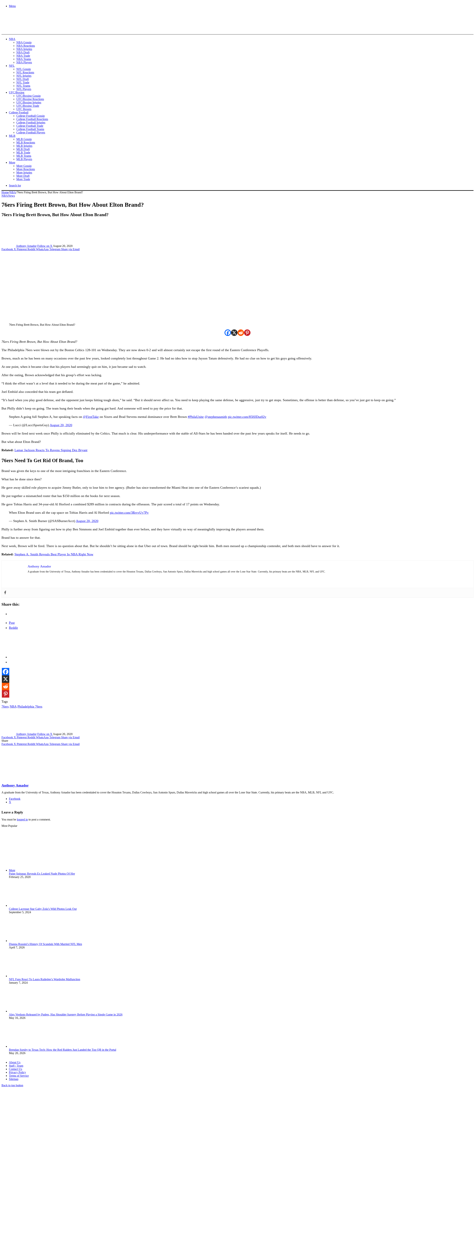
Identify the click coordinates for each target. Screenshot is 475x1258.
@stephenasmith (216, 417)
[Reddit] (241, 332)
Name (24, 1217)
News (11, 195)
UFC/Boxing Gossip (28, 95)
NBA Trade (23, 55)
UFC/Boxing (16, 92)
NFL (12, 65)
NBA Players (24, 62)
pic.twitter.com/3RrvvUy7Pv (129, 512)
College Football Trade (29, 125)
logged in (22, 819)
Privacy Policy (17, 1072)
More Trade (23, 179)
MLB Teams (23, 155)
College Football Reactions (32, 119)
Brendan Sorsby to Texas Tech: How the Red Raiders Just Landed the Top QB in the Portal (62, 1049)
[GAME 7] (18, 27)
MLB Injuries (24, 145)
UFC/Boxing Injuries (28, 102)
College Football (18, 112)
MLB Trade (23, 152)
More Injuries (24, 172)
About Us (14, 1062)
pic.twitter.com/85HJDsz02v (247, 417)
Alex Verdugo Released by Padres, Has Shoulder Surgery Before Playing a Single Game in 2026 (65, 1014)
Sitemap (13, 1079)
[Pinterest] (247, 332)
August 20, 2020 (61, 425)
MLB (12, 135)
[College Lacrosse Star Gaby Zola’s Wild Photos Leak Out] (29, 905)
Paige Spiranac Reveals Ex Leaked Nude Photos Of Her (42, 873)
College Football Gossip (30, 115)
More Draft (23, 175)
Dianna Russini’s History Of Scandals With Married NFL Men (45, 944)
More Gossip (24, 165)
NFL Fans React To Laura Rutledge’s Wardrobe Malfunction (44, 979)
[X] (234, 332)
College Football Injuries (30, 122)
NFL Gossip (23, 69)
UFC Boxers (23, 109)
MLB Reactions (25, 142)
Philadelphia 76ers (29, 706)
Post (12, 623)
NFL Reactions (25, 72)
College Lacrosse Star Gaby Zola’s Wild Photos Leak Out (43, 908)
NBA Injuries (24, 49)
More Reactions (25, 169)
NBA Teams (23, 59)
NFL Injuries (23, 75)
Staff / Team (16, 1065)
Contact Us (15, 1069)
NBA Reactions (25, 45)
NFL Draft (22, 79)
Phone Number (82, 1217)
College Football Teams (30, 129)
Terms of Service (19, 1075)
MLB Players (24, 159)
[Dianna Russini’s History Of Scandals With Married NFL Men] (29, 940)
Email (50, 1217)
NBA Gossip (24, 42)
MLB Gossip (24, 139)
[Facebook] (228, 332)
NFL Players (23, 89)
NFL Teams (23, 85)
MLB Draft (23, 149)
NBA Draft (23, 52)
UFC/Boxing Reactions (30, 99)
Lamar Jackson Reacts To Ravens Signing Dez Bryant (50, 450)
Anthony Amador (26, 245)
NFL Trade (22, 82)
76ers (5, 706)
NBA (12, 39)
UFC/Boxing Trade (27, 105)
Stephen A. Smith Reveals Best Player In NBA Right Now (53, 554)
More (12, 162)
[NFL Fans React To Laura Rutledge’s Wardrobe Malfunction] (29, 976)
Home (5, 192)
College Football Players (30, 132)
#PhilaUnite (196, 417)
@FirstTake (91, 417)
